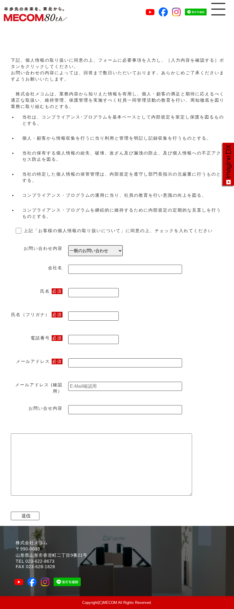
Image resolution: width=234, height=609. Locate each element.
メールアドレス (39, 361)
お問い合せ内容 (45, 408)
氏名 (51, 291)
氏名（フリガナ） (36, 314)
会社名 (55, 268)
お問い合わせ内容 (43, 248)
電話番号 (46, 338)
